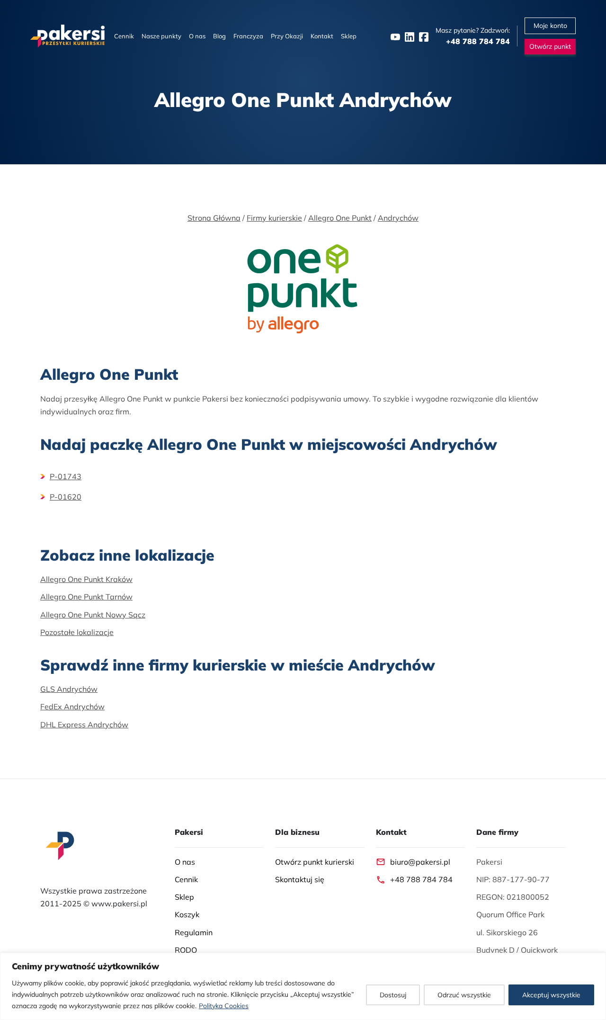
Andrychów (398, 218)
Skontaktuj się (299, 879)
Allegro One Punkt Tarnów (86, 596)
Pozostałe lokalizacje (77, 632)
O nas (197, 36)
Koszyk (187, 914)
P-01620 (65, 496)
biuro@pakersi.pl (420, 862)
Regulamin (194, 932)
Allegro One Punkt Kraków (86, 579)
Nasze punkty (161, 36)
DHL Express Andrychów (84, 724)
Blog (219, 36)
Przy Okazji (287, 36)
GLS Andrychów (69, 689)
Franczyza (248, 36)
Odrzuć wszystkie (464, 995)
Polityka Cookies (224, 1006)
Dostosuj (393, 995)
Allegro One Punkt (340, 218)
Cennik (124, 36)
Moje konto (550, 25)
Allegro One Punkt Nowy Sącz (92, 614)
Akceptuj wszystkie (551, 995)
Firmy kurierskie (274, 218)
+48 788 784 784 (421, 879)
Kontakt (322, 36)
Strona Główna (214, 218)
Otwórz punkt (550, 46)
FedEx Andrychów (72, 706)
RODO (186, 950)
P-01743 (65, 476)
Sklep (348, 36)
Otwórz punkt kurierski (314, 862)
